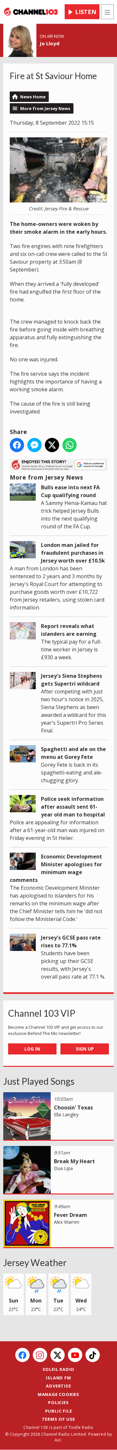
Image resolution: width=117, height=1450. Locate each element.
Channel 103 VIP (41, 1013)
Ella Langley (66, 1114)
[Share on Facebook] (17, 445)
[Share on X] (52, 445)
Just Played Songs (38, 1081)
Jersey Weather (35, 1262)
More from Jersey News (45, 108)
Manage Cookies (58, 1394)
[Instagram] (40, 1355)
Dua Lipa (63, 1168)
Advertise (58, 1386)
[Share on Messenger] (34, 445)
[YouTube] (75, 1355)
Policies (58, 1402)
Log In (32, 1049)
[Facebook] (22, 1355)
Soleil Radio (59, 1369)
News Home (33, 97)
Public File (58, 1411)
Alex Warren (66, 1222)
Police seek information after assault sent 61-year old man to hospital (73, 806)
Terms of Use (58, 1419)
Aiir (58, 1440)
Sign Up (85, 1049)
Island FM (58, 1378)
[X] (57, 1355)
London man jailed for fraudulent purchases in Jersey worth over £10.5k (73, 552)
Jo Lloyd (49, 43)
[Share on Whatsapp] (69, 445)
